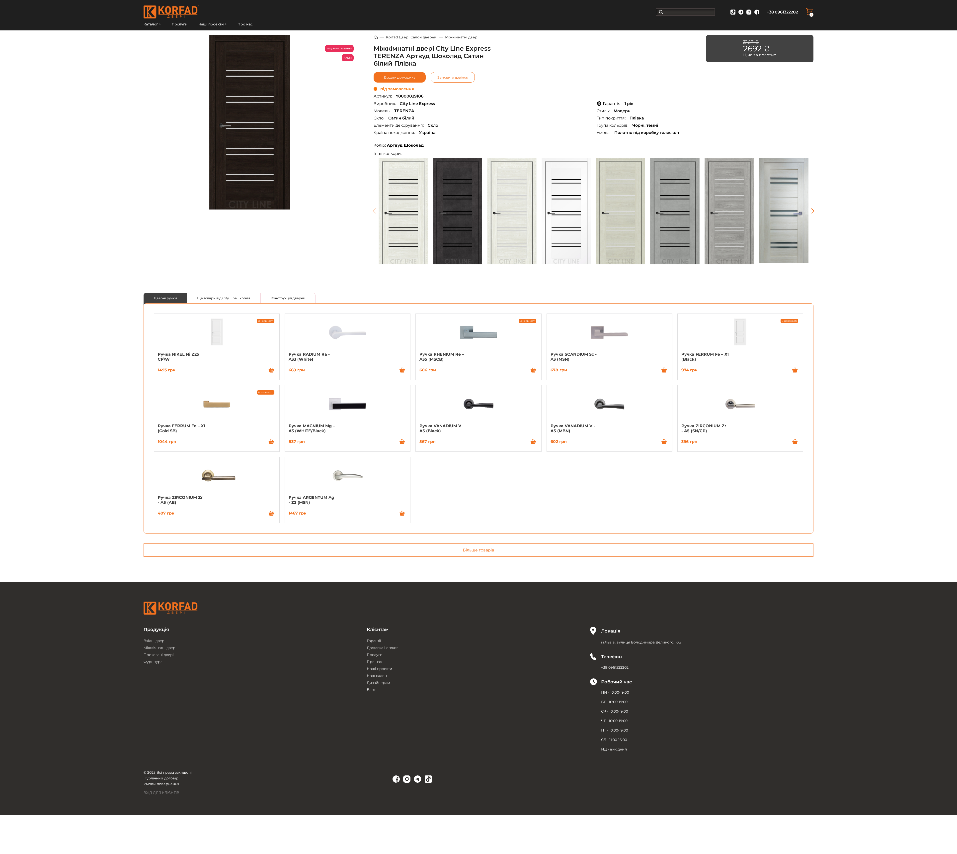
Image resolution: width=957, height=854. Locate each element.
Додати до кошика (399, 77)
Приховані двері (159, 654)
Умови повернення (161, 784)
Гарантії (374, 641)
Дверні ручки (165, 298)
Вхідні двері (154, 641)
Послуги (179, 24)
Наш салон (377, 675)
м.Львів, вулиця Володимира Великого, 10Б (641, 642)
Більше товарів (478, 550)
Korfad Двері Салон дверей (411, 37)
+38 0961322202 (782, 12)
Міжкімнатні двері (461, 37)
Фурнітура (153, 661)
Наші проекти (379, 668)
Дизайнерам (378, 682)
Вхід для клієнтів (161, 792)
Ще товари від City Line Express (223, 298)
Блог (371, 689)
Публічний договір (161, 778)
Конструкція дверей (288, 298)
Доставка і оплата (383, 647)
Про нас (245, 24)
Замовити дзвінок (452, 77)
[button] (812, 211)
